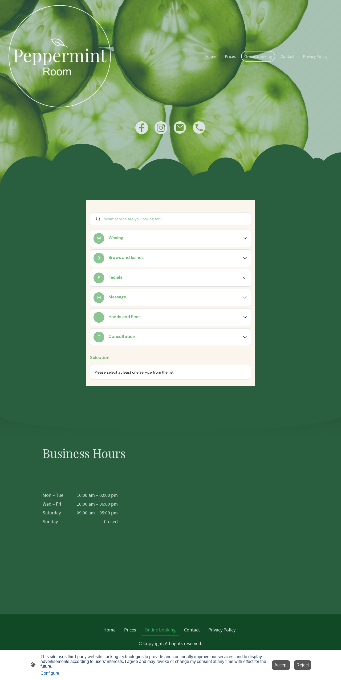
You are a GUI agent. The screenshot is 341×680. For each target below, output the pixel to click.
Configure (49, 673)
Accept (280, 665)
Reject (303, 665)
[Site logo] (60, 56)
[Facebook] (141, 127)
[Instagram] (161, 127)
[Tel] (199, 127)
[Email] (180, 127)
